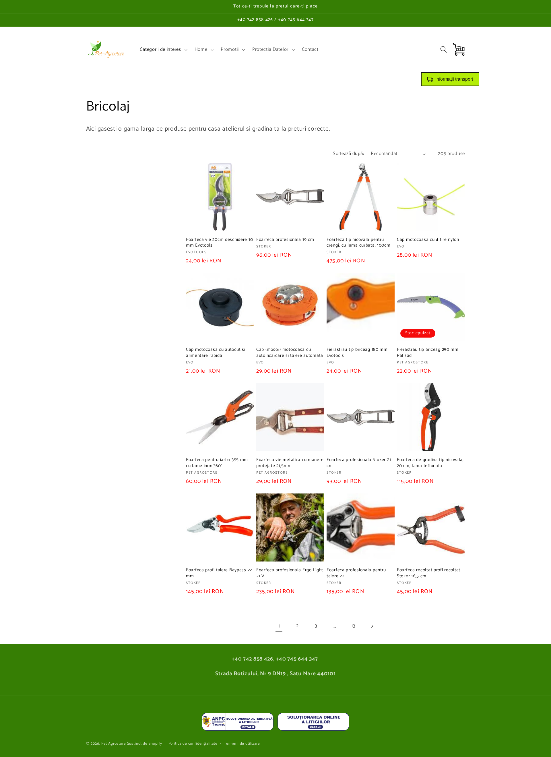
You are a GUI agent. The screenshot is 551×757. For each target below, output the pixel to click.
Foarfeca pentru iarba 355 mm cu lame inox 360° (217, 463)
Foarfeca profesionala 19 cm (285, 240)
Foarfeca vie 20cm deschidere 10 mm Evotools (219, 243)
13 (353, 626)
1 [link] (279, 626)
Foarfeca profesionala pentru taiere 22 (356, 573)
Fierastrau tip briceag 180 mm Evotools (357, 353)
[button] (163, 49)
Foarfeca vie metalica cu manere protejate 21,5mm (289, 463)
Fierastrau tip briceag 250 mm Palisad (428, 353)
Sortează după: (348, 154)
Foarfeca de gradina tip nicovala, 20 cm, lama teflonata (430, 463)
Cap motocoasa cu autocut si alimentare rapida (215, 353)
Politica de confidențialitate (193, 744)
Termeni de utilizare (242, 744)
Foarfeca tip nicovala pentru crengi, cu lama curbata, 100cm (359, 243)
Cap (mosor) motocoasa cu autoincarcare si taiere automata (289, 353)
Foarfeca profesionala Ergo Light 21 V (289, 573)
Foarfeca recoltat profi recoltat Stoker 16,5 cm (428, 573)
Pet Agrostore (113, 743)
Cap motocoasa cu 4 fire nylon (428, 240)
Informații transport (454, 79)
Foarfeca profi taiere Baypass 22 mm (219, 573)
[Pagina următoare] (372, 626)
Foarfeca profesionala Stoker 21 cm (359, 463)
